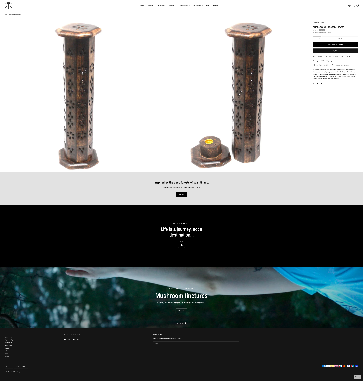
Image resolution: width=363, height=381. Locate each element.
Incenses (171, 5)
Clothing (150, 5)
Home (142, 5)
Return (6, 354)
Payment (7, 348)
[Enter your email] (237, 344)
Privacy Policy (8, 343)
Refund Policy (8, 337)
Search (215, 5)
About (207, 5)
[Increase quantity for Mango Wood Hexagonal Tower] (319, 39)
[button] (181, 312)
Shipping (320, 32)
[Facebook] (66, 339)
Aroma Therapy (183, 5)
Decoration (161, 5)
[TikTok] (79, 339)
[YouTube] (75, 340)
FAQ (6, 351)
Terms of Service (9, 345)
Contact (7, 356)
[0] (357, 5)
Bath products (197, 5)
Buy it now (335, 51)
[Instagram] (71, 339)
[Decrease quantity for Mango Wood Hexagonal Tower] (314, 39)
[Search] (354, 5)
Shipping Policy (9, 340)
